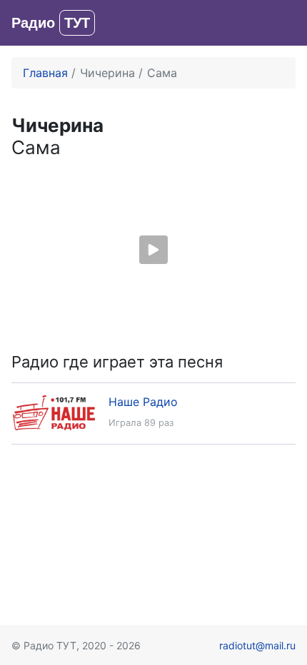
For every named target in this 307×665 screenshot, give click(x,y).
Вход (282, 23)
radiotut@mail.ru (257, 645)
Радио (50, 23)
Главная (45, 73)
